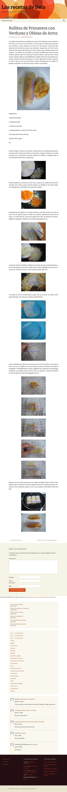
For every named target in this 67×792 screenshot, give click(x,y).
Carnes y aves (13, 645)
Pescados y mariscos (15, 668)
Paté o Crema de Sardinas (16, 604)
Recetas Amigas (14, 676)
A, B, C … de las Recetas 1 (16, 633)
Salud (11, 681)
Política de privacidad (7, 20)
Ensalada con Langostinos (16, 616)
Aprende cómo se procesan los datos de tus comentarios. (40, 597)
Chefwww (17, 710)
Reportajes (13, 678)
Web (10, 586)
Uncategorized (14, 688)
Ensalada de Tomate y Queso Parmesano (33, 722)
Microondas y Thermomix (16, 658)
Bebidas (12, 643)
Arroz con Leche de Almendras (47, 540)
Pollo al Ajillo (22, 733)
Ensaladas (12, 650)
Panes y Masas (14, 663)
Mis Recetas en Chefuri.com (17, 661)
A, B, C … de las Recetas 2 (16, 635)
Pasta (11, 666)
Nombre (11, 577)
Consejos (12, 648)
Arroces (12, 640)
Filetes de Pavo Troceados (16, 612)
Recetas (7, 761)
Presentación (13, 673)
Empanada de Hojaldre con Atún (18, 624)
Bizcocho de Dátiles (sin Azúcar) (18, 620)
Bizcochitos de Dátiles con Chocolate (19, 608)
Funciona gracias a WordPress (28, 788)
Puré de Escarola (15, 540)
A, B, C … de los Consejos (16, 638)
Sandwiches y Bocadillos (16, 683)
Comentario (12, 558)
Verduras (30, 37)
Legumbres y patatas (15, 656)
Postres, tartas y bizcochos (17, 671)
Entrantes (25, 37)
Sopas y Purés (13, 686)
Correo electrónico (12, 582)
